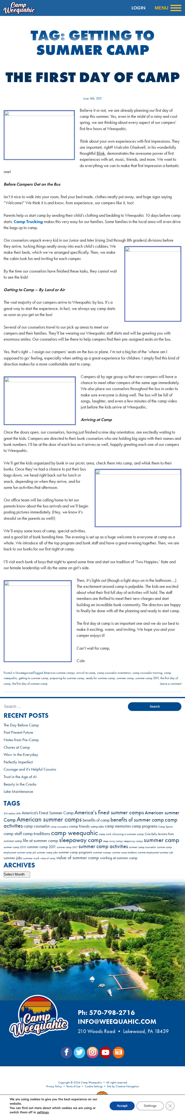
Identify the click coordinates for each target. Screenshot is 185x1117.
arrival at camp (85, 673)
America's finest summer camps (109, 812)
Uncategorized (24, 673)
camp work (105, 834)
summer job (166, 852)
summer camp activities (103, 846)
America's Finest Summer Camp (47, 813)
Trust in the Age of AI (20, 776)
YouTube (105, 1052)
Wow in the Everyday (21, 754)
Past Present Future (18, 732)
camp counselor (37, 826)
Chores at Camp (17, 747)
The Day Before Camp (21, 725)
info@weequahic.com (117, 1021)
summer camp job (26, 852)
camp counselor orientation (114, 673)
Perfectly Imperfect (18, 762)
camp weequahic (74, 832)
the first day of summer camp (29, 683)
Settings (150, 1105)
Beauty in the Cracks (20, 784)
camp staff (13, 833)
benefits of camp (96, 820)
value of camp (47, 858)
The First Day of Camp (93, 77)
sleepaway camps (133, 841)
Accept (122, 1105)
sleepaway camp (80, 840)
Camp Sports (165, 827)
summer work (31, 858)
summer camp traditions (124, 852)
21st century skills (12, 813)
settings (43, 1112)
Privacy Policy (54, 1086)
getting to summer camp (33, 678)
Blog (118, 1052)
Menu (161, 7)
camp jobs (97, 826)
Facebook (66, 1052)
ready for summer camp (100, 678)
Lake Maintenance (18, 791)
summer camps (102, 852)
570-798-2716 (112, 1012)
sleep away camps (113, 841)
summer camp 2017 (67, 847)
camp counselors (59, 826)
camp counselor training (147, 673)
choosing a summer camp (128, 834)
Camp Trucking (28, 221)
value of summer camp (77, 857)
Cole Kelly (151, 834)
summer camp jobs (47, 852)
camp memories (118, 826)
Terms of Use (73, 1086)
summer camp (125, 678)
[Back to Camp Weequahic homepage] (27, 8)
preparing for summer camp (67, 678)
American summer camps (59, 673)
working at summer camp (118, 858)
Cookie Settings (94, 1086)
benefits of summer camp (137, 819)
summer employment (148, 852)
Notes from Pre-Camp (21, 739)
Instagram (92, 1052)
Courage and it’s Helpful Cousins (30, 769)
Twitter (79, 1052)
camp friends (79, 826)
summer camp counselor (142, 847)
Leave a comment (170, 683)
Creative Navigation (127, 1086)
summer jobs (13, 857)
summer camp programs (75, 852)
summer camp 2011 (147, 678)
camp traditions (36, 833)
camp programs (144, 826)
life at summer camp (40, 840)
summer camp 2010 (15, 847)
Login (138, 8)
